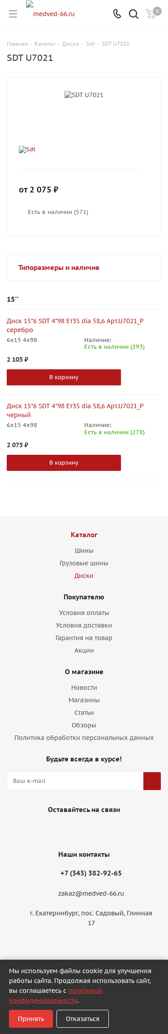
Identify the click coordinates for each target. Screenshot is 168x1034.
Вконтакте (71, 830)
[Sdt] (76, 149)
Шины (84, 551)
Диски (84, 576)
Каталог (84, 534)
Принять (31, 1019)
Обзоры (84, 725)
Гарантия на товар (84, 638)
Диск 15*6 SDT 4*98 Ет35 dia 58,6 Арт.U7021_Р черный (75, 410)
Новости (84, 688)
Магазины (84, 700)
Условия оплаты (84, 613)
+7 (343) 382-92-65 (91, 873)
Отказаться (82, 1019)
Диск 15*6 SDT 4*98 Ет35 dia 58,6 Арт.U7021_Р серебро (75, 325)
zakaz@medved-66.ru (91, 893)
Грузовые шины (84, 563)
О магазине (84, 671)
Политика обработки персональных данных (84, 738)
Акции (84, 650)
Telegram (93, 830)
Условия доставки (84, 625)
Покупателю (84, 597)
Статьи (84, 713)
